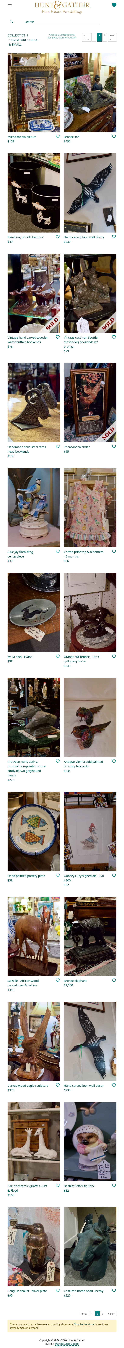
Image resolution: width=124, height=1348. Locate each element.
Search (29, 22)
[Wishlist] (114, 4)
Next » (112, 37)
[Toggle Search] (11, 21)
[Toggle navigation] (11, 6)
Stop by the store (84, 1324)
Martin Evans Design (67, 1343)
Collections (18, 35)
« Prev (86, 37)
